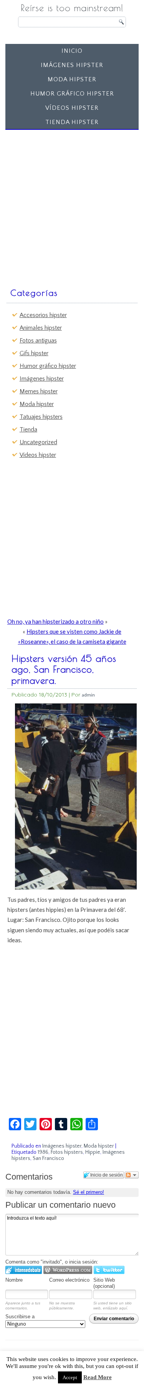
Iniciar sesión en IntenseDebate (23, 1270)
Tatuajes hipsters (41, 416)
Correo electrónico (69, 1280)
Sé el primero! (88, 1192)
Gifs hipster (34, 353)
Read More (97, 1377)
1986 (43, 1152)
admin (88, 695)
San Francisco (48, 1158)
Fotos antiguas (38, 340)
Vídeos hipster (72, 107)
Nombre (14, 1280)
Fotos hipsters (67, 1152)
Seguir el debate (132, 1174)
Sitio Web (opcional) (104, 1283)
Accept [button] (70, 1377)
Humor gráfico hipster (72, 93)
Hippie (92, 1152)
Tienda (28, 429)
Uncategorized (38, 442)
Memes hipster (39, 391)
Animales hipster (41, 327)
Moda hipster (72, 79)
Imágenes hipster (72, 65)
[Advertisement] (72, 205)
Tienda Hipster (72, 122)
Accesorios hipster (43, 315)
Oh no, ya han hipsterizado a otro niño (55, 621)
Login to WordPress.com (67, 1270)
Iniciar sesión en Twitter (109, 1270)
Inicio (72, 50)
